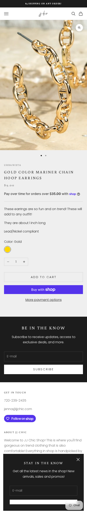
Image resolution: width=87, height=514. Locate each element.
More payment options (43, 299)
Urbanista (12, 164)
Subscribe (43, 369)
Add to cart (43, 277)
